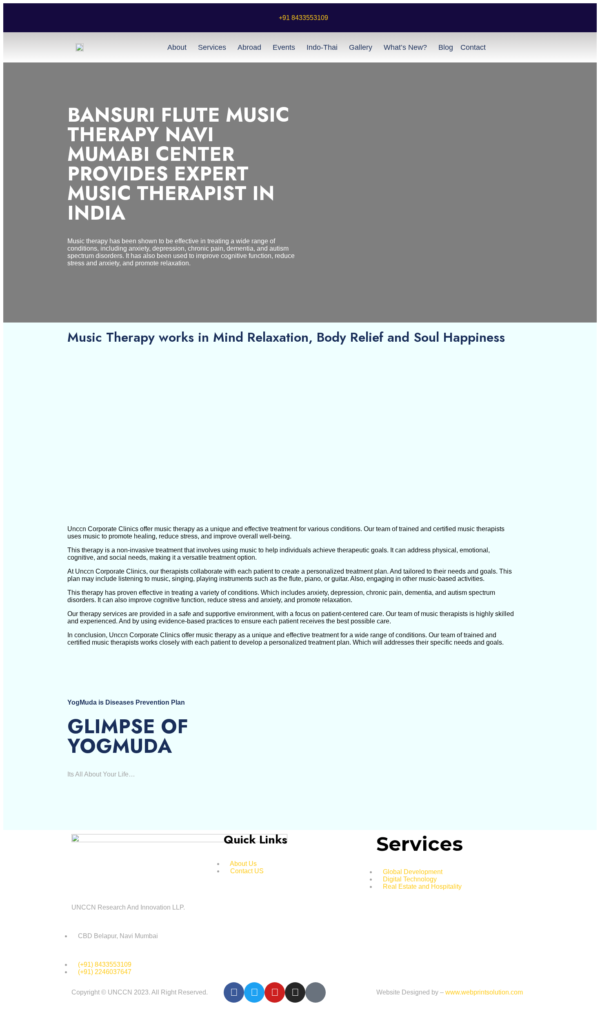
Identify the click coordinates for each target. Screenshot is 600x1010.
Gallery (360, 47)
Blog (445, 47)
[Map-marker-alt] (315, 992)
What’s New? (405, 47)
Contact (473, 47)
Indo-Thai (322, 47)
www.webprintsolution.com (484, 992)
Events (284, 47)
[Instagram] (295, 992)
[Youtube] (274, 992)
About (177, 47)
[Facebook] (234, 992)
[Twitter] (254, 992)
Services (212, 47)
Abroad (249, 47)
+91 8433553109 (303, 17)
